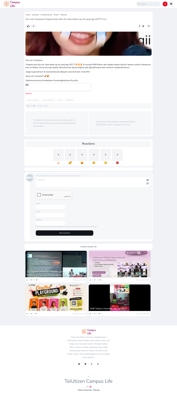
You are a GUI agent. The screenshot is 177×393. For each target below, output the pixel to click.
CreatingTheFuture (48, 100)
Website (39, 220)
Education (35, 15)
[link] (149, 26)
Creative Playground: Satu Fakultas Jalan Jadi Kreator (52, 308)
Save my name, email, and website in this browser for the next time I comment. (67, 226)
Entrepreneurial (46, 15)
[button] (165, 4)
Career (28, 15)
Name (38, 203)
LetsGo (60, 100)
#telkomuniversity (33, 100)
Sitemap (96, 390)
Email (38, 212)
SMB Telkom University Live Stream (107, 308)
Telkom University (85, 390)
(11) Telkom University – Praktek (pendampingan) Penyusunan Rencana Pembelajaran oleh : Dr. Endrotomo (54, 273)
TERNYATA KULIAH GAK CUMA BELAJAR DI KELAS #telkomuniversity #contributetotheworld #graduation (54, 123)
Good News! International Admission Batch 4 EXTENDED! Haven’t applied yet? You (115, 123)
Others (56, 15)
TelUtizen (63, 15)
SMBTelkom (70, 100)
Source (29, 93)
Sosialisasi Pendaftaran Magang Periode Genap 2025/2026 (119, 274)
